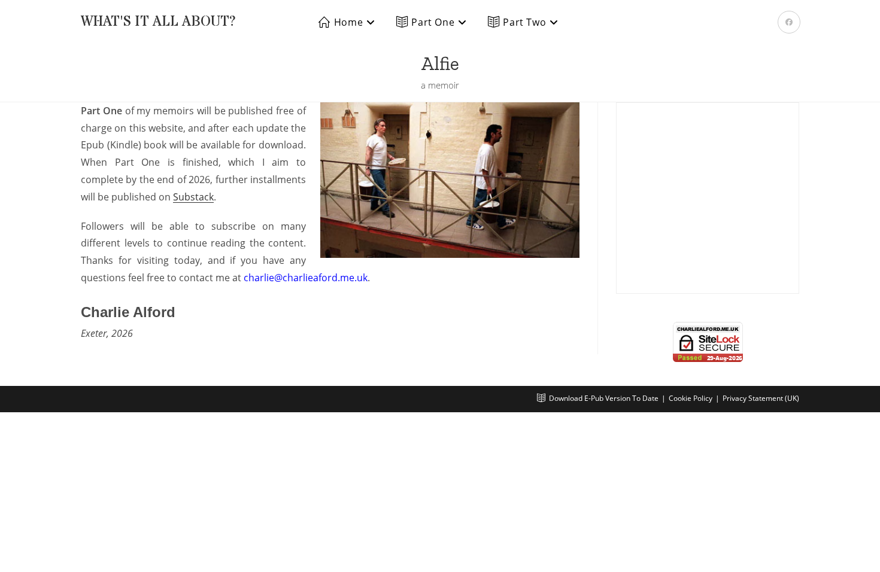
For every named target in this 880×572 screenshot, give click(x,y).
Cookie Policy (690, 398)
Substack (193, 196)
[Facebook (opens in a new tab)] (789, 22)
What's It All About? (158, 22)
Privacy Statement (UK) (761, 398)
